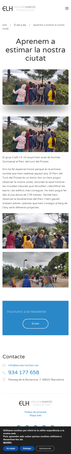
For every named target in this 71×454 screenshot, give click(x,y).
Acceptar (10, 448)
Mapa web (35, 415)
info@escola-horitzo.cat (23, 365)
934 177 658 (23, 372)
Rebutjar (27, 448)
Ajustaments (45, 448)
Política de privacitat (35, 412)
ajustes (7, 442)
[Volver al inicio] (19, 8)
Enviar (35, 323)
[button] (67, 8)
